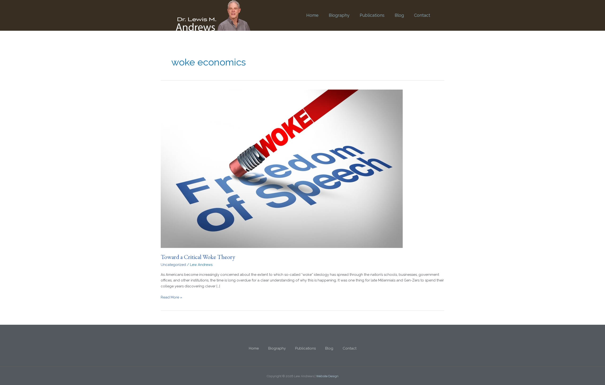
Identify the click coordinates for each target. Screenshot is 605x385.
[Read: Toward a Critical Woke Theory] (282, 168)
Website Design (327, 376)
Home (312, 15)
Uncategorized (173, 265)
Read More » (171, 296)
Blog (399, 15)
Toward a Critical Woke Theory (198, 257)
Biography (339, 15)
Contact (422, 15)
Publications (372, 15)
